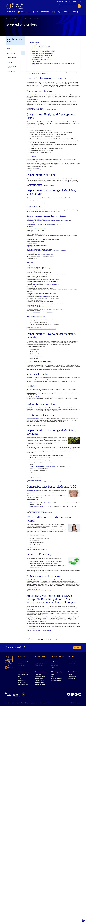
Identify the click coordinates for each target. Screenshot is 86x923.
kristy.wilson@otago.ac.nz (35, 480)
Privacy (42, 702)
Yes (50, 639)
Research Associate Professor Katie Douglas (60, 235)
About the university (57, 656)
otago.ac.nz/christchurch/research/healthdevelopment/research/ (43, 169)
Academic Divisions (40, 656)
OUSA (52, 667)
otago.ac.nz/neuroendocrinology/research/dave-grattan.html (42, 109)
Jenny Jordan (56, 279)
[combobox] (68, 6)
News (52, 674)
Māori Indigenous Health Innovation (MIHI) (41, 59)
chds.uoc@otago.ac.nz (34, 168)
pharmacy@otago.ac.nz (34, 589)
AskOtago (76, 647)
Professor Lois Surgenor (32, 228)
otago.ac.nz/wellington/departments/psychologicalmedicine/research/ (45, 481)
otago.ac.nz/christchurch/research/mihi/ (38, 549)
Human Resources (72, 661)
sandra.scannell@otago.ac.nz (35, 184)
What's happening (56, 672)
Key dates (20, 663)
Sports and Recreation (56, 678)
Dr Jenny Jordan (58, 224)
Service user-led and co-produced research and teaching (43, 466)
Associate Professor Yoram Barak (34, 418)
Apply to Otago (21, 665)
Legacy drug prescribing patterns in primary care (41, 506)
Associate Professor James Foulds (63, 220)
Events (52, 676)
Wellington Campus (39, 680)
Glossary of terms (24, 702)
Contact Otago (72, 672)
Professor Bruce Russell (32, 579)
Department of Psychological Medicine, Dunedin (42, 53)
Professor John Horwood (32, 159)
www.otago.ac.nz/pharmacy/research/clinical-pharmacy (41, 590)
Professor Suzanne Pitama (59, 529)
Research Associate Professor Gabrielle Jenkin (37, 616)
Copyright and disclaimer (34, 702)
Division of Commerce (40, 659)
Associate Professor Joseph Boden (35, 163)
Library (74, 1)
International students (23, 684)
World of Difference (31, 445)
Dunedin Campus (39, 678)
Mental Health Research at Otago (16, 18)
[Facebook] (72, 694)
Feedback (18, 702)
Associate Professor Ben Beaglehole (46, 224)
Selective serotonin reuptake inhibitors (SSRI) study (41, 502)
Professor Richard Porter (43, 235)
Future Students (23, 656)
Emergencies (71, 659)
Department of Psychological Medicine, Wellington (43, 55)
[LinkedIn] (68, 694)
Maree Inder (36, 268)
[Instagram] (76, 694)
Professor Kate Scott (31, 365)
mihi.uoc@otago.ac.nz (34, 547)
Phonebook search (72, 676)
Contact (79, 1)
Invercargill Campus (39, 682)
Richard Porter (48, 268)
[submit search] (79, 6)
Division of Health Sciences (41, 661)
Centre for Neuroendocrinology (39, 45)
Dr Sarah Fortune (31, 389)
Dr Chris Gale (30, 381)
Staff (66, 1)
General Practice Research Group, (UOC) (40, 57)
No (56, 639)
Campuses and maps (41, 672)
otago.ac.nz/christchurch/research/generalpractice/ (40, 512)
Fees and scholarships (23, 661)
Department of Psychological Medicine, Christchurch (43, 51)
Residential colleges (55, 659)
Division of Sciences (39, 665)
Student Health (71, 663)
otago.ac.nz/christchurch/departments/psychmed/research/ (42, 328)
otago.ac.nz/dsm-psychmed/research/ (37, 425)
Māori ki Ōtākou (22, 680)
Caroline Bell (36, 306)
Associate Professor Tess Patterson (35, 396)
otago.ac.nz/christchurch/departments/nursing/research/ (42, 185)
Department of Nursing (37, 49)
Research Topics (29, 18)
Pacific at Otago (22, 682)
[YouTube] (79, 694)
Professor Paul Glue (31, 377)
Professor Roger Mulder (32, 243)
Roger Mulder (70, 289)
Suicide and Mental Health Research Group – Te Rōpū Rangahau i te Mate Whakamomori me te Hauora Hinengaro (53, 64)
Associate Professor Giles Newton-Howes (36, 437)
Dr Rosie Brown (30, 94)
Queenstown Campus (40, 684)
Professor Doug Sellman (32, 220)
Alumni (70, 1)
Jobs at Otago (54, 665)
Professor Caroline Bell (32, 224)
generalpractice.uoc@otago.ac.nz (36, 510)
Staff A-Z (70, 674)
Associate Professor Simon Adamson (46, 220)
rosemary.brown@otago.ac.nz (36, 108)
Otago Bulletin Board (56, 680)
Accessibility (47, 702)
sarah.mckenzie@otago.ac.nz (35, 628)
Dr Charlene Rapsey (31, 393)
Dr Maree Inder (30, 231)
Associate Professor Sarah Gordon (68, 448)
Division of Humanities (40, 663)
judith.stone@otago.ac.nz (35, 327)
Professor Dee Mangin (32, 490)
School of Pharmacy (36, 61)
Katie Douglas (43, 279)
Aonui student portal (23, 674)
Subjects (20, 659)
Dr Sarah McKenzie (31, 623)
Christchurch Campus (40, 676)
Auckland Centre (39, 674)
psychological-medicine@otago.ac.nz (37, 423)
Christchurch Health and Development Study (42, 47)
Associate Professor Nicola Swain (34, 407)
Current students (59, 1)
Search (13, 702)
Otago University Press (56, 661)
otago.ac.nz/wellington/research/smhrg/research (40, 630)
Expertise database (72, 678)
